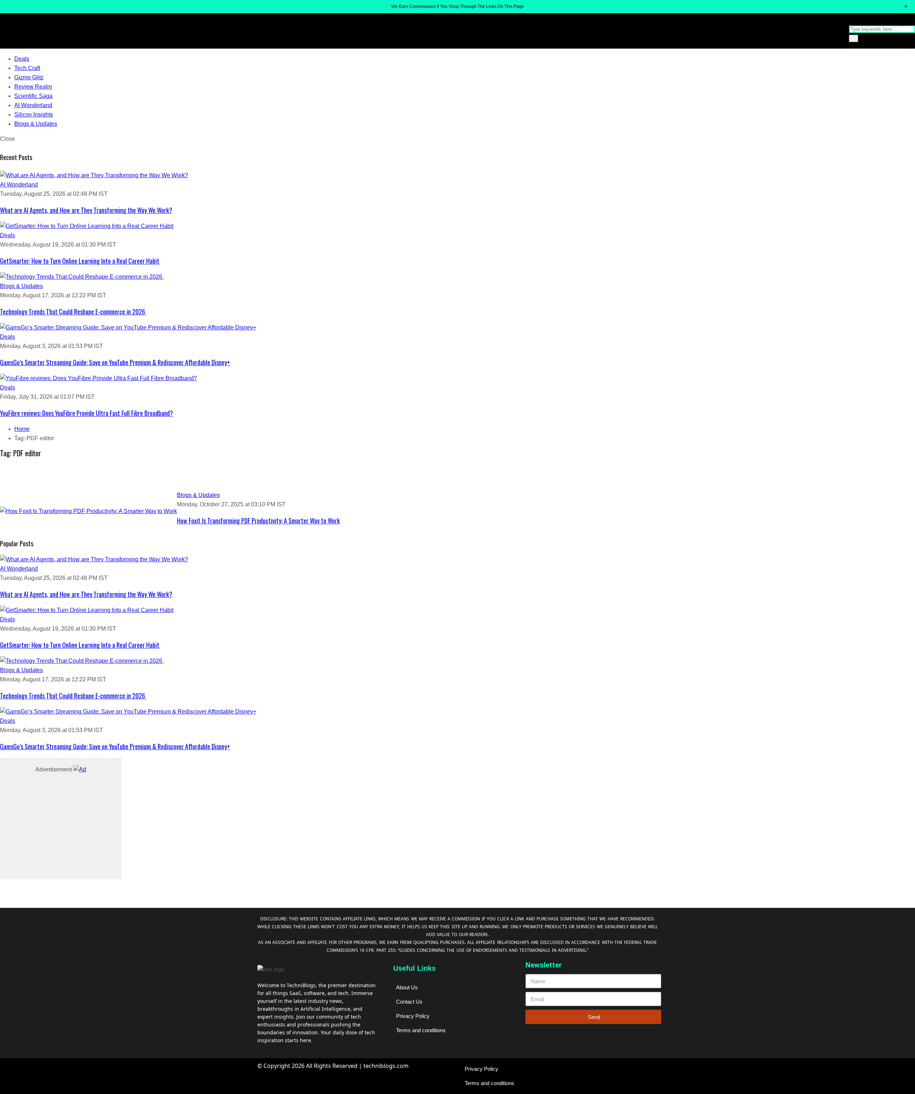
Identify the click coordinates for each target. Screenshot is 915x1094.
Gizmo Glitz (29, 77)
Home (22, 429)
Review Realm (33, 87)
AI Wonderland (33, 105)
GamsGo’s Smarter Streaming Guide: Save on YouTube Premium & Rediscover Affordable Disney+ (115, 362)
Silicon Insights (33, 114)
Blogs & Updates (35, 124)
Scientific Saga (33, 96)
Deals (21, 59)
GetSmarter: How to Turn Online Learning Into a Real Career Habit (79, 260)
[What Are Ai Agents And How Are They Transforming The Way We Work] (457, 175)
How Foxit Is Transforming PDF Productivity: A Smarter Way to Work (258, 520)
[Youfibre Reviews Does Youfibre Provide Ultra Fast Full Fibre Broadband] (457, 378)
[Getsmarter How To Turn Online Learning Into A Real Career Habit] (457, 226)
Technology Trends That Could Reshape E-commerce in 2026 (73, 311)
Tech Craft (27, 68)
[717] (79, 769)
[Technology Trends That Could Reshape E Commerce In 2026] (457, 277)
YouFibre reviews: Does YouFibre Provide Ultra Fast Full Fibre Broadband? (86, 413)
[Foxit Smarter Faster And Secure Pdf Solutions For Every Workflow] (88, 511)
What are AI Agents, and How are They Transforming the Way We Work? (86, 210)
